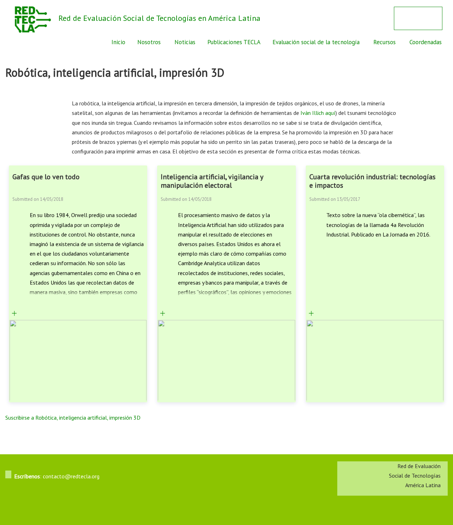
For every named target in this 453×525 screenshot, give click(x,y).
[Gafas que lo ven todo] (14, 313)
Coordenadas (425, 42)
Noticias (184, 42)
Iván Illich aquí (318, 112)
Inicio (118, 42)
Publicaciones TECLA (233, 42)
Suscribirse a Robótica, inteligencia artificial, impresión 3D (73, 417)
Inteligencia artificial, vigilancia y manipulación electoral (212, 181)
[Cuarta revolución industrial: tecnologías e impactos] (311, 313)
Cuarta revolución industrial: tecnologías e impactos (372, 181)
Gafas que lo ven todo (46, 176)
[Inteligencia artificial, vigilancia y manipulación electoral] (162, 313)
